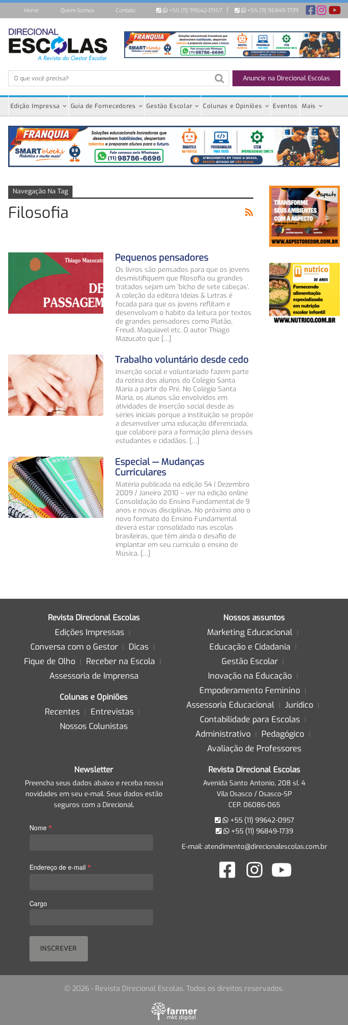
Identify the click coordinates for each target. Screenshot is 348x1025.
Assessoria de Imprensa (94, 675)
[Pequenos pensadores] (55, 282)
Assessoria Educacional (230, 705)
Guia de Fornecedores (103, 106)
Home (31, 10)
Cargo (38, 903)
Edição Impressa (35, 106)
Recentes (62, 711)
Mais (309, 106)
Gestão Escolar (169, 106)
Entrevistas (112, 711)
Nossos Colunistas (94, 726)
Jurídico (299, 705)
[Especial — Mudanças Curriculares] (55, 487)
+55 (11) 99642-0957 (195, 10)
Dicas (139, 646)
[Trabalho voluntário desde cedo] (55, 385)
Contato (125, 10)
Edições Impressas (89, 632)
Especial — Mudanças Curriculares (159, 467)
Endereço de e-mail (60, 866)
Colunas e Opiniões (232, 106)
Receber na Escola (120, 661)
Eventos (285, 106)
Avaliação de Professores (254, 748)
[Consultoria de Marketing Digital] (174, 1011)
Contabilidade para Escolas (250, 719)
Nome (40, 827)
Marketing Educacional (249, 632)
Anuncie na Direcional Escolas (286, 78)
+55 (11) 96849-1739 (272, 10)
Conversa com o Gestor (74, 646)
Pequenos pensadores (161, 257)
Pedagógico (282, 734)
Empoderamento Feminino (249, 690)
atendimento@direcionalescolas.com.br (265, 846)
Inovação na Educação (250, 675)
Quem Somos (77, 10)
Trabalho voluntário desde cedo (182, 360)
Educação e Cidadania (249, 646)
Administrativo (223, 734)
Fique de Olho (49, 661)
